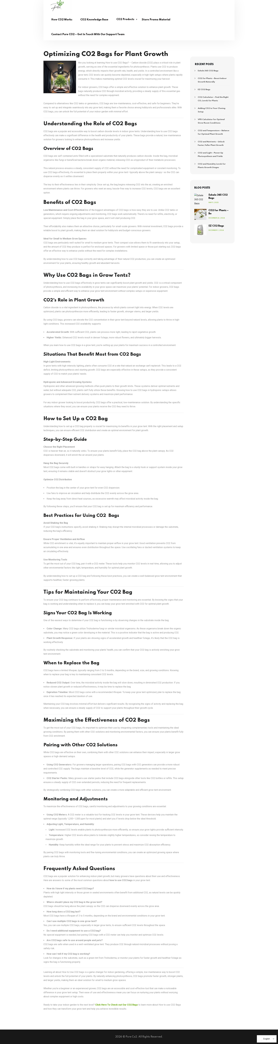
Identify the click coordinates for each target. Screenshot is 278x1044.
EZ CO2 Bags (204, 90)
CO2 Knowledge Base (94, 20)
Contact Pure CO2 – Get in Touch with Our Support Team (88, 34)
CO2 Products (125, 19)
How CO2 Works (61, 20)
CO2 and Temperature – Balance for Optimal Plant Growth (213, 132)
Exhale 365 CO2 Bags (208, 71)
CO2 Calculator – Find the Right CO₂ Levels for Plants (213, 99)
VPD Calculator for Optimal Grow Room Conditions (211, 121)
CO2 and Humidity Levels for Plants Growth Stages (212, 165)
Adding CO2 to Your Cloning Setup (211, 110)
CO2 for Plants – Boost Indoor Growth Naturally (212, 80)
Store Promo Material (156, 20)
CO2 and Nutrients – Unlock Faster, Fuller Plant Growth (211, 143)
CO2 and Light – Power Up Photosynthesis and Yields (210, 154)
